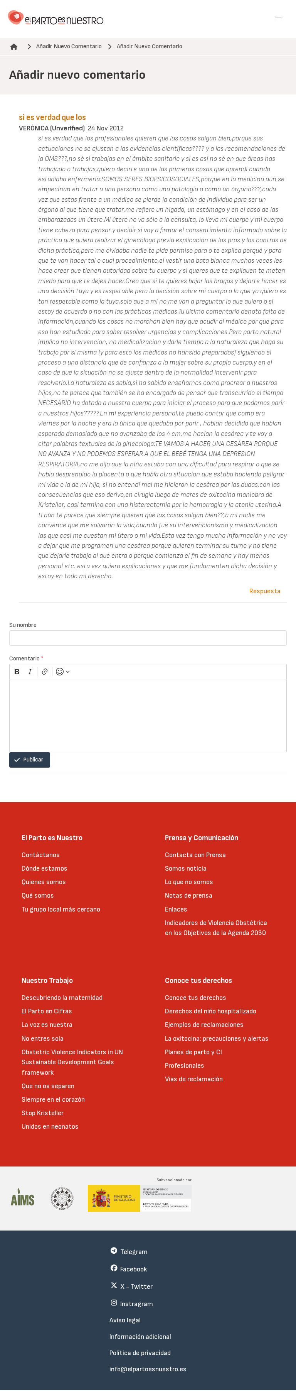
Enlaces (176, 909)
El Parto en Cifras (47, 1011)
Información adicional (140, 1337)
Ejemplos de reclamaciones (204, 1025)
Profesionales (184, 1066)
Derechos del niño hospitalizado (210, 1011)
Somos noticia (186, 868)
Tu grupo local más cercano (61, 909)
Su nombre (23, 625)
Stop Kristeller (43, 1113)
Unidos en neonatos (50, 1127)
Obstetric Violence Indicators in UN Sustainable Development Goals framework (72, 1062)
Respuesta (265, 591)
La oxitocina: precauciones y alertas (217, 1039)
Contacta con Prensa (195, 855)
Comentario (26, 658)
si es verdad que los (52, 117)
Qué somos (38, 895)
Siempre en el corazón (53, 1100)
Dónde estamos (44, 868)
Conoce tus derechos (195, 998)
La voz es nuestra (47, 1025)
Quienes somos (44, 882)
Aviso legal (125, 1320)
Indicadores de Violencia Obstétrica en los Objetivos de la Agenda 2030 (216, 928)
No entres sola (43, 1039)
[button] (278, 19)
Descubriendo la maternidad (62, 998)
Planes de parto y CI (193, 1052)
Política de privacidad (140, 1353)
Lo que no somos (189, 882)
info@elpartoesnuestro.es (148, 1369)
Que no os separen (48, 1086)
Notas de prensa (188, 895)
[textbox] (148, 715)
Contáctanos (41, 855)
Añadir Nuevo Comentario (69, 46)
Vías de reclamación (194, 1079)
